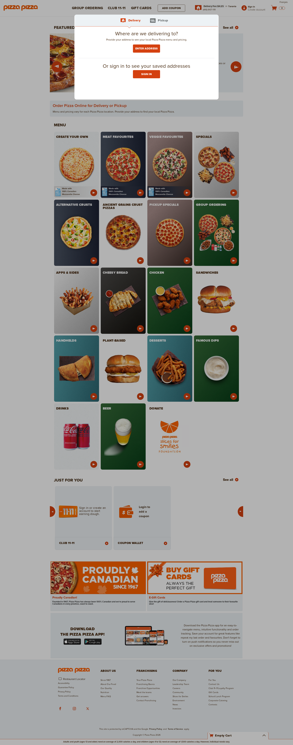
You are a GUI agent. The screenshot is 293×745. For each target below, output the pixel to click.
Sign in (146, 74)
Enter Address (146, 48)
